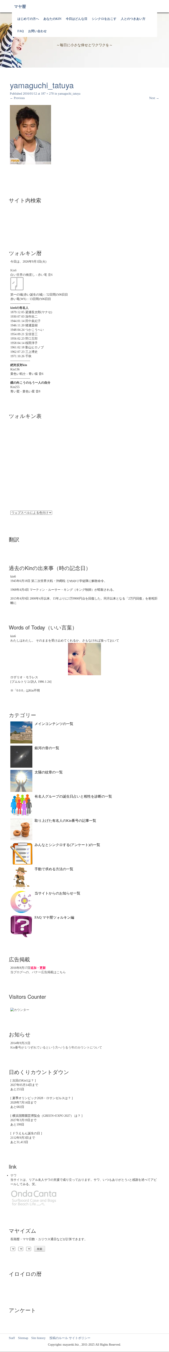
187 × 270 (47, 93)
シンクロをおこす (104, 18)
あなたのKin (52, 18)
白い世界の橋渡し (22, 274)
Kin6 (13, 270)
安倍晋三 (31, 334)
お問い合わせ (37, 31)
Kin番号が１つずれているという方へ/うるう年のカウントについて (56, 1047)
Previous (17, 98)
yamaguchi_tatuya (69, 93)
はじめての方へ (28, 18)
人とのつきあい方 (133, 18)
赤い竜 (42, 274)
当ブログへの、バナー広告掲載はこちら (38, 972)
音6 (50, 274)
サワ (13, 1175)
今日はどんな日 (76, 18)
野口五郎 (31, 338)
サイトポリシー (79, 1338)
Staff (12, 1338)
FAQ (20, 31)
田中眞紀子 (33, 321)
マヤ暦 (20, 6)
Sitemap (23, 1338)
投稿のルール (57, 1338)
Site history (38, 1338)
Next (154, 98)
